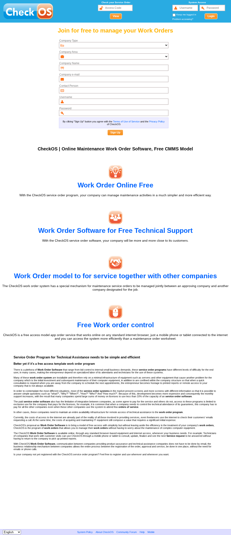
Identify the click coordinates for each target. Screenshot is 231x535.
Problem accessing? (182, 19)
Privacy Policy (157, 121)
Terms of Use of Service (126, 121)
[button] (116, 16)
